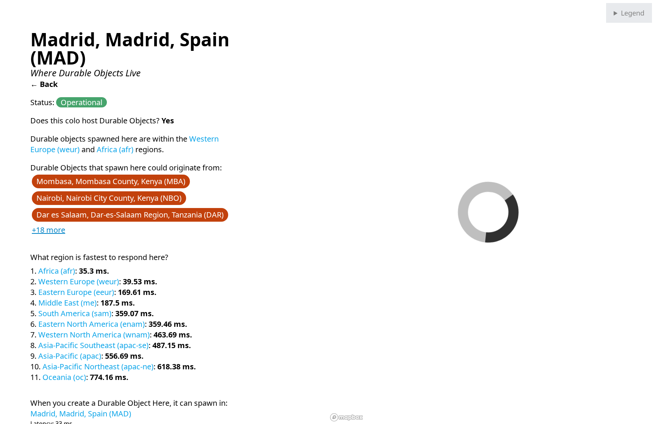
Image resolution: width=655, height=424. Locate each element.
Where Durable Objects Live (85, 72)
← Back (44, 84)
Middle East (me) (67, 303)
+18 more (48, 230)
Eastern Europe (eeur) (76, 292)
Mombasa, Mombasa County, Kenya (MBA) (110, 181)
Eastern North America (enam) (91, 324)
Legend (632, 12)
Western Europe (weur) (78, 281)
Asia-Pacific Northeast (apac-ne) (98, 366)
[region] (491, 212)
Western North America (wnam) (94, 334)
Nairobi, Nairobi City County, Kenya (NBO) (109, 198)
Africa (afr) (115, 149)
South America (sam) (74, 313)
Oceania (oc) (64, 377)
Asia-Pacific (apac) (69, 356)
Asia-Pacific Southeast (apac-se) (93, 345)
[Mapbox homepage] (346, 417)
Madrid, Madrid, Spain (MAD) (80, 413)
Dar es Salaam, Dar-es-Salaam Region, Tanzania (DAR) (130, 215)
